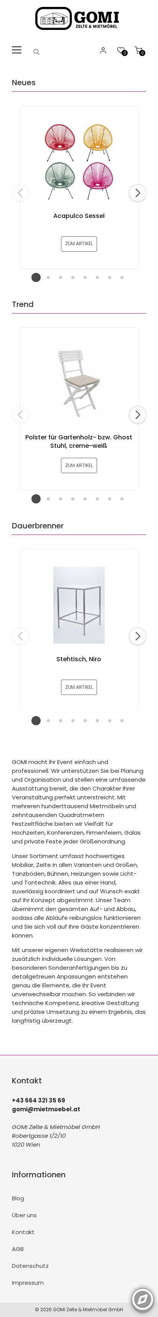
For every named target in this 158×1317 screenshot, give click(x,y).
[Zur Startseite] (79, 32)
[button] (137, 193)
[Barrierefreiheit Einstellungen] (142, 1295)
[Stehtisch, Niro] (79, 605)
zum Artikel (79, 243)
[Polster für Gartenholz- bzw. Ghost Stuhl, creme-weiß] (79, 383)
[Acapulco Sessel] (79, 162)
